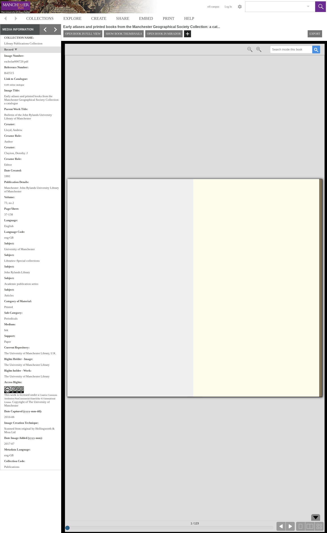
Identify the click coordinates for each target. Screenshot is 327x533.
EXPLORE (72, 18)
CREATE (98, 18)
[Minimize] (55, 40)
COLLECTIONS (40, 18)
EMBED (146, 18)
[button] (320, 6)
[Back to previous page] (5, 19)
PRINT (168, 18)
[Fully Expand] (55, 29)
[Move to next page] (16, 19)
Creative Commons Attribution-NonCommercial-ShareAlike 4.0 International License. (30, 398)
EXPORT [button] (314, 33)
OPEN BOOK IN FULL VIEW (83, 33)
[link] (308, 6)
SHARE (122, 18)
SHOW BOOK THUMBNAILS (124, 33)
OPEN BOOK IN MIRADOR (164, 33)
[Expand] (45, 29)
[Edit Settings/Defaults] (239, 6)
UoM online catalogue (14, 85)
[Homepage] (84, 6)
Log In (228, 6)
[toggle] (16, 50)
